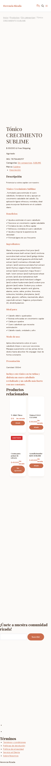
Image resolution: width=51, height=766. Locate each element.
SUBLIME (37, 162)
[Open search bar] (42, 6)
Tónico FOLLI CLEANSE (35, 416)
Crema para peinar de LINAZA (15, 455)
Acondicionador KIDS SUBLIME (35, 454)
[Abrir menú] (46, 6)
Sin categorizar (25, 162)
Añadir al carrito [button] (18, 423)
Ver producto (20, 418)
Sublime (17, 166)
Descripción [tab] (15, 170)
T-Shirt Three (16, 415)
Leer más (18, 469)
